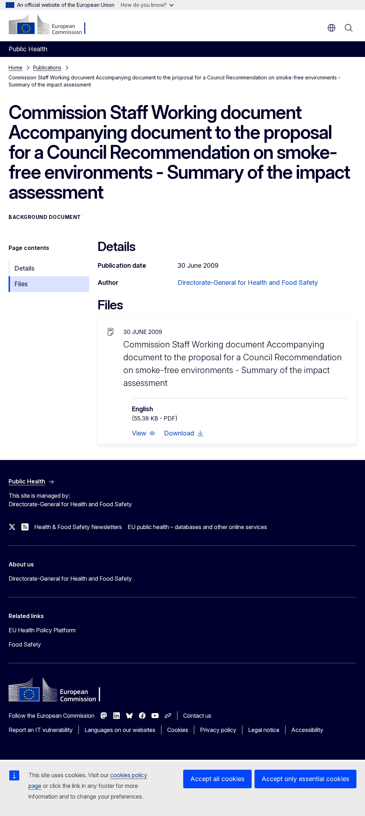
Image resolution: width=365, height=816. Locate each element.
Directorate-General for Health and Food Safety (248, 282)
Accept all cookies (217, 779)
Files (21, 284)
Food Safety (25, 644)
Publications (47, 67)
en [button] (331, 28)
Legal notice (263, 729)
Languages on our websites (119, 729)
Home (15, 67)
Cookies (177, 729)
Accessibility (307, 729)
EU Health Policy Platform (42, 630)
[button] (143, 433)
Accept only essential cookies (305, 779)
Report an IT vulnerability (41, 729)
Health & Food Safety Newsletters (78, 526)
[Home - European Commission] (52, 25)
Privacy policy (218, 729)
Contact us (197, 715)
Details (24, 268)
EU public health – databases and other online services (197, 526)
